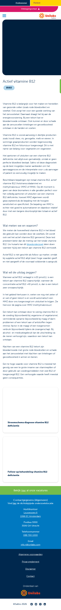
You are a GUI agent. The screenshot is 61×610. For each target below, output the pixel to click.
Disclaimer (30, 569)
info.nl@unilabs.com (30, 544)
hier (23, 490)
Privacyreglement (30, 561)
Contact (30, 576)
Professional (21, 3)
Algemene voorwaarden (31, 554)
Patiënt (36, 3)
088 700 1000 (30, 535)
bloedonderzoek (35, 244)
